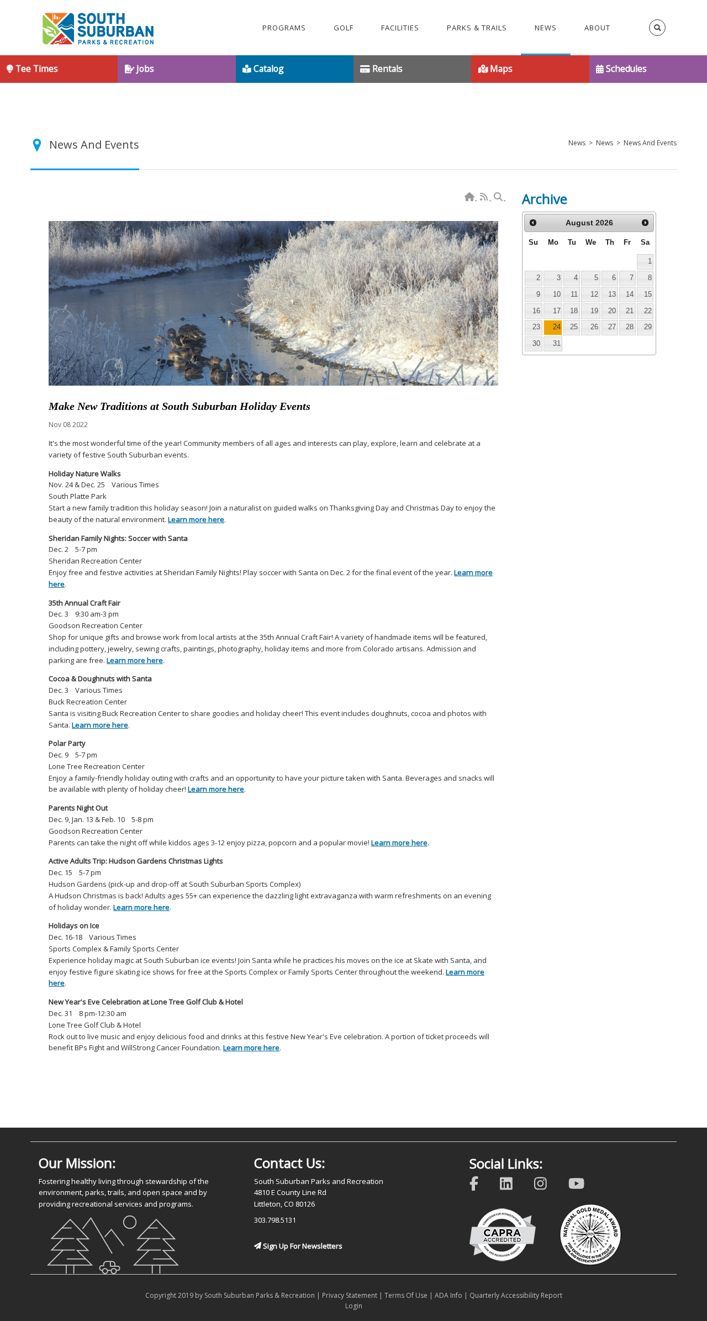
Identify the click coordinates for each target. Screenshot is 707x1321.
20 (612, 311)
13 (612, 294)
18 (574, 311)
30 (536, 343)
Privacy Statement (349, 1295)
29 (648, 327)
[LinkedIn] (513, 1182)
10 (557, 294)
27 (612, 327)
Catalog (267, 68)
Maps (500, 68)
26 (594, 327)
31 (557, 343)
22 (648, 311)
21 (630, 311)
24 (557, 327)
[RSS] (484, 197)
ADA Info (448, 1295)
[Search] (499, 197)
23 (536, 327)
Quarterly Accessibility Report (515, 1295)
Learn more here (196, 519)
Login (353, 1306)
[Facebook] (481, 1182)
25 (574, 327)
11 (574, 294)
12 (594, 294)
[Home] (470, 197)
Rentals (386, 68)
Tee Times (35, 68)
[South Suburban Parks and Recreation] (98, 28)
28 (630, 327)
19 (594, 311)
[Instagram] (547, 1182)
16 (536, 311)
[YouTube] (583, 1182)
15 (648, 294)
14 (630, 294)
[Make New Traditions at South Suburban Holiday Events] (273, 303)
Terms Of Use (406, 1295)
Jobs (144, 68)
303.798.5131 (275, 1220)
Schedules (625, 68)
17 (557, 311)
